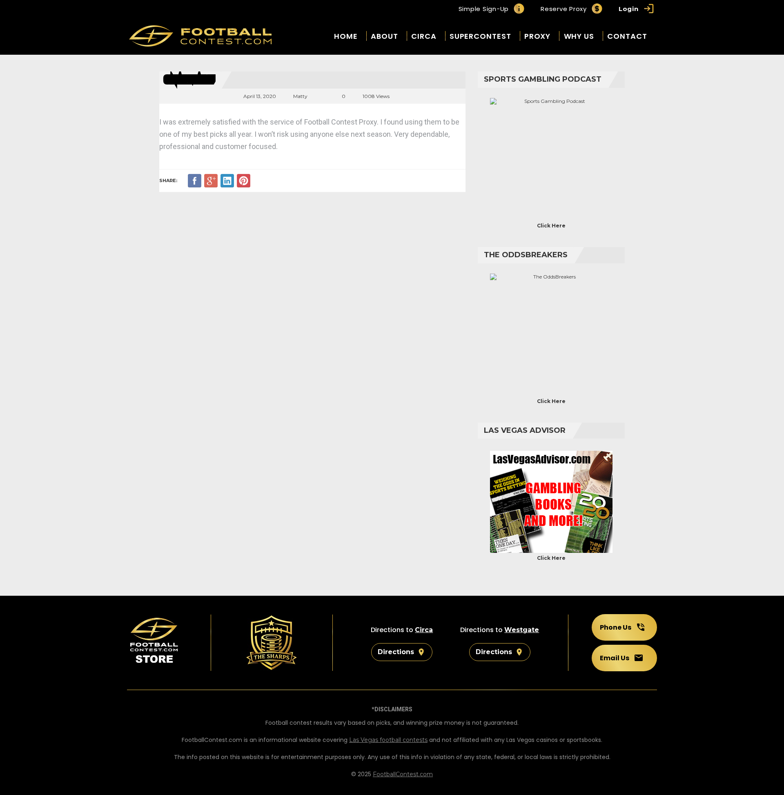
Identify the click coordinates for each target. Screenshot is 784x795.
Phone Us (615, 627)
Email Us (614, 658)
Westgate (521, 630)
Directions (396, 652)
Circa (424, 36)
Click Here (551, 226)
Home (346, 36)
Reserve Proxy (564, 8)
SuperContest (480, 36)
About (384, 36)
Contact (627, 36)
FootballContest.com (403, 774)
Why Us (579, 36)
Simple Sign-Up (484, 8)
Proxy (537, 36)
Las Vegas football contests (388, 740)
